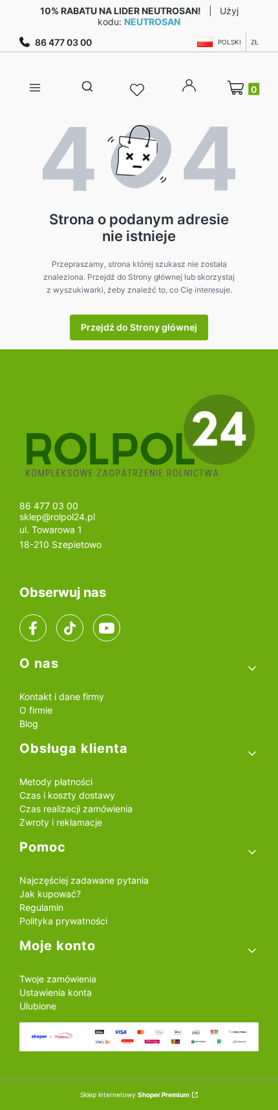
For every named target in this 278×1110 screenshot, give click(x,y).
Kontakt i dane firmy (61, 696)
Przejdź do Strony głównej (139, 327)
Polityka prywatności (63, 920)
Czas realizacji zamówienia (76, 808)
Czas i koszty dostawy (67, 795)
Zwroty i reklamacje (60, 822)
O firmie (35, 710)
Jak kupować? (50, 893)
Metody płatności (55, 781)
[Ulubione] (139, 90)
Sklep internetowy (134, 1094)
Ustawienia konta (55, 992)
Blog (28, 723)
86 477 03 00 (63, 42)
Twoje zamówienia (57, 978)
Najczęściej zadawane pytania (84, 880)
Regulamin (41, 907)
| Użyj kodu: (139, 16)
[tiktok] (70, 628)
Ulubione (37, 1005)
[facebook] (33, 628)
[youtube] (106, 628)
